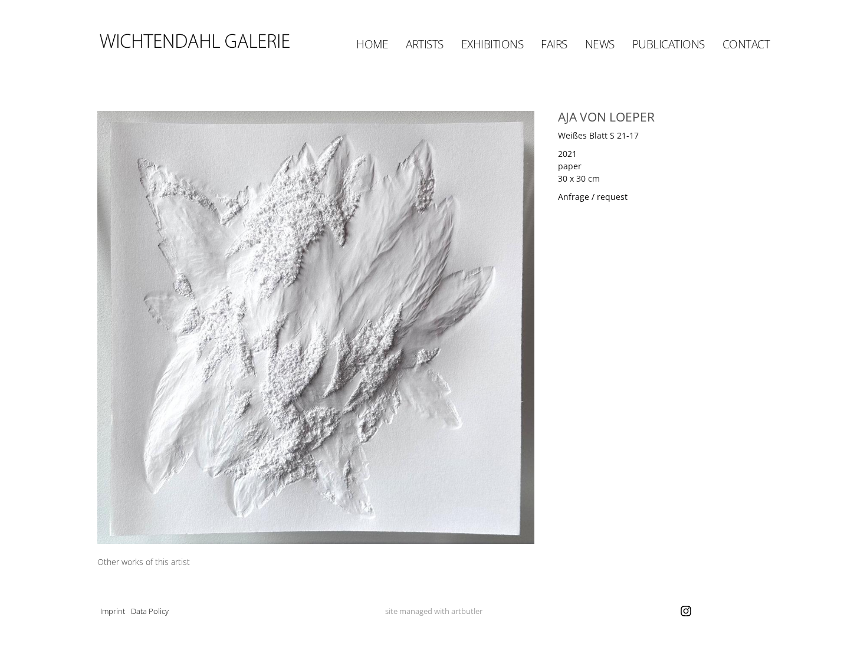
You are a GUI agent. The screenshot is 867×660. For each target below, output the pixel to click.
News (600, 44)
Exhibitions (492, 44)
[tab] (143, 562)
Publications (668, 44)
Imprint (112, 611)
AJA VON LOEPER (606, 117)
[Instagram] (686, 611)
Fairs (554, 44)
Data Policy (150, 611)
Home (372, 44)
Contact (746, 44)
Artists (425, 44)
